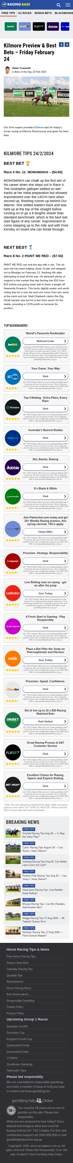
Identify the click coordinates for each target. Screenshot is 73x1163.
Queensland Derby (18, 1045)
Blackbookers (15, 981)
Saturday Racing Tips (20, 969)
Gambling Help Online (48, 1154)
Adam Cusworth (21, 68)
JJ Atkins (12, 1057)
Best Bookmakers (18, 994)
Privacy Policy (15, 1013)
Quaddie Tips (15, 975)
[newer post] (67, 44)
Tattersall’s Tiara (16, 1070)
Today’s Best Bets (18, 962)
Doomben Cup (15, 1032)
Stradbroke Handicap (19, 1064)
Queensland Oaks (18, 1051)
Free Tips (8, 12)
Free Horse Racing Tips (21, 956)
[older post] (61, 44)
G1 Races (24, 12)
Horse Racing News (19, 988)
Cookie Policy (15, 1006)
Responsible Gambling (20, 1000)
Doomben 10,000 (17, 1026)
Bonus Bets (43, 12)
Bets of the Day (23, 71)
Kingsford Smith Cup (19, 1039)
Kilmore (39, 127)
